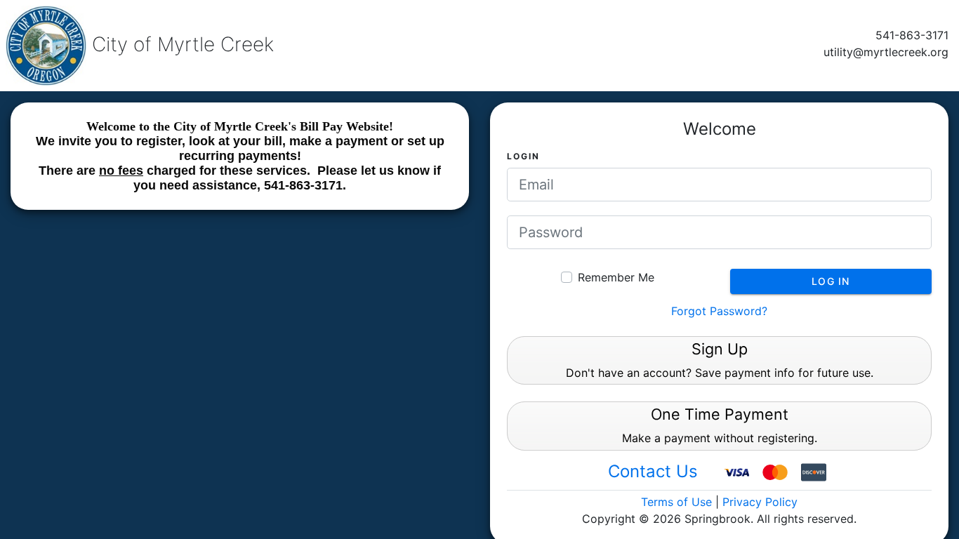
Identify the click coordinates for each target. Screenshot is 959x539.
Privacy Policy (760, 502)
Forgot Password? (719, 311)
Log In (831, 281)
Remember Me (616, 277)
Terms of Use (676, 502)
